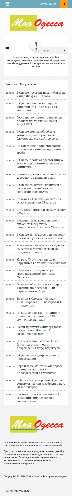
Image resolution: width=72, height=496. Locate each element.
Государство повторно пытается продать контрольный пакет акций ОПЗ (39, 121)
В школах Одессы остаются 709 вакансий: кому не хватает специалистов (38, 397)
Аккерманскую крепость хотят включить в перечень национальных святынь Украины (40, 224)
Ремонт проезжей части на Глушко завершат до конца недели (41, 175)
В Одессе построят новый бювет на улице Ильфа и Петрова (41, 94)
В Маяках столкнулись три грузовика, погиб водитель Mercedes (36, 273)
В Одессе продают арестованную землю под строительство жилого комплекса (40, 163)
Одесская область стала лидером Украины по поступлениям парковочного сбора (40, 288)
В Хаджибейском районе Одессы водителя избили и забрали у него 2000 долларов (41, 383)
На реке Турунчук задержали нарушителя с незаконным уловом (41, 261)
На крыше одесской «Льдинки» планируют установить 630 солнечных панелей (39, 316)
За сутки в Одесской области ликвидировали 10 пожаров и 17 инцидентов (40, 302)
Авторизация (48, 3)
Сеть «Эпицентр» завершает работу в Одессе (41, 211)
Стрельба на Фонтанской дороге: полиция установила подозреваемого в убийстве (40, 369)
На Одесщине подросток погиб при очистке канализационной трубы (39, 149)
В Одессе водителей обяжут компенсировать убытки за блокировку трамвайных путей (38, 135)
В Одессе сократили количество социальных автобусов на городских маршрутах (39, 188)
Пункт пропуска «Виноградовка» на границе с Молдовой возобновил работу (40, 330)
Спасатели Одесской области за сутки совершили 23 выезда (39, 200)
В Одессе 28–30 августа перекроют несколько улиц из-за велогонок (41, 236)
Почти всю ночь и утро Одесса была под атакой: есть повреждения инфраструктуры (38, 344)
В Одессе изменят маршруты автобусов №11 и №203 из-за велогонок (37, 106)
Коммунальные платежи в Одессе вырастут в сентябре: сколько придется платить (40, 249)
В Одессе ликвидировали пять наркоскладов (38, 356)
